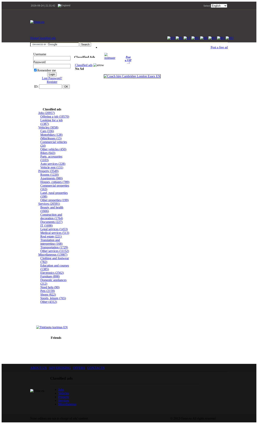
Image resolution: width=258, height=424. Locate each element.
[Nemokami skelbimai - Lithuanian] (187, 38)
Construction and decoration (51, 216)
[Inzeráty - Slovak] (204, 38)
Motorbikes (51, 134)
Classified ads (47, 38)
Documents (51, 222)
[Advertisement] (154, 22)
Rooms (49, 174)
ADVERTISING (60, 368)
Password (39, 62)
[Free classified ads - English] (171, 38)
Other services (54, 251)
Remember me (46, 70)
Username (39, 54)
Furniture (50, 276)
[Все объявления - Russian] (195, 38)
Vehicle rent (51, 167)
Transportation (54, 247)
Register (52, 82)
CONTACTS (96, 368)
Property (48, 171)
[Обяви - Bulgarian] (221, 38)
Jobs (46, 113)
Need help (49, 287)
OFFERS (79, 368)
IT (46, 225)
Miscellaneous (52, 254)
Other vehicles (53, 149)
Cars (47, 131)
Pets (47, 291)
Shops (48, 294)
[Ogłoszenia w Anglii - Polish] (179, 38)
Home (34, 38)
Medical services (54, 233)
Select (206, 5)
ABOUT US (38, 368)
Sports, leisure (53, 298)
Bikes (47, 153)
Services (49, 203)
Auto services (52, 163)
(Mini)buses (50, 138)
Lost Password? (52, 78)
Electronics (52, 272)
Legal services (54, 229)
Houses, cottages (54, 182)
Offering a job (54, 116)
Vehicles (48, 127)
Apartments (51, 178)
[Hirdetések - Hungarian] (230, 38)
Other (48, 302)
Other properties (54, 200)
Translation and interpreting (51, 241)
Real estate (51, 236)
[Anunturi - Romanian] (212, 38)
